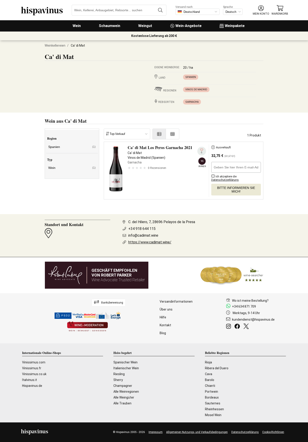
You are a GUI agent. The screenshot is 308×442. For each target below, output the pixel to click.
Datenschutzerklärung (245, 432)
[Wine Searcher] (231, 275)
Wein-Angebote (188, 26)
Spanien (190, 77)
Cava (208, 374)
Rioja (208, 362)
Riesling (119, 374)
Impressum (156, 432)
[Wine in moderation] (87, 327)
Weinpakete (235, 26)
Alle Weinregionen (126, 391)
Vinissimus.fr (31, 368)
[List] (159, 134)
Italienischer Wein (126, 368)
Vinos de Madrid (196, 89)
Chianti (210, 386)
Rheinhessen (214, 409)
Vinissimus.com (33, 362)
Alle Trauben (122, 403)
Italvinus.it (29, 380)
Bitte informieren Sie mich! (236, 189)
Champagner (122, 386)
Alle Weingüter (123, 397)
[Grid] (172, 134)
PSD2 (65, 315)
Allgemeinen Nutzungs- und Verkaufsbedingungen (197, 432)
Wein (77, 26)
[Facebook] (238, 326)
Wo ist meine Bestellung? (250, 300)
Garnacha (192, 101)
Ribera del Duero (216, 368)
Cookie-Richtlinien (273, 432)
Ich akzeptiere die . (225, 178)
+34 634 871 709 (244, 306)
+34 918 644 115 (142, 229)
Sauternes (212, 403)
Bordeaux (212, 397)
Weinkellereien (55, 45)
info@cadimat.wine (143, 235)
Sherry (118, 380)
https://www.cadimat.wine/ (149, 242)
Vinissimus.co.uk (34, 374)
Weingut (145, 26)
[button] (261, 10)
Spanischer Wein (125, 362)
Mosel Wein (213, 415)
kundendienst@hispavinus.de (253, 319)
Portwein (211, 391)
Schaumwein (109, 26)
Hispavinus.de (32, 386)
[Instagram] (229, 326)
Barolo (209, 380)
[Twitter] (247, 326)
